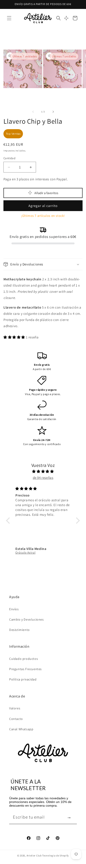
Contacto (16, 719)
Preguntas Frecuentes (25, 669)
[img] (43, 471)
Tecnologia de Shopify (55, 855)
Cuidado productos (23, 659)
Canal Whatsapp (21, 729)
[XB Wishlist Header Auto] (66, 18)
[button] (9, 18)
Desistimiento (19, 630)
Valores (14, 708)
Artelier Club (34, 855)
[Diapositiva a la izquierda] (33, 112)
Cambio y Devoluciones (26, 619)
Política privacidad (22, 679)
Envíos (14, 609)
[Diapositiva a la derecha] (53, 112)
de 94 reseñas (43, 477)
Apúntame (69, 817)
